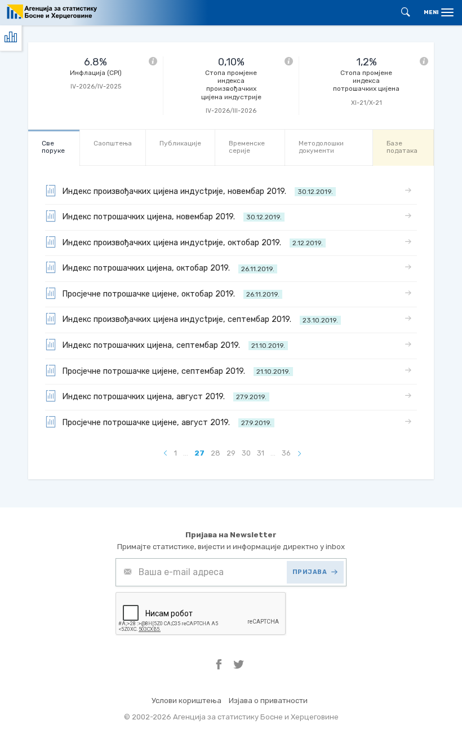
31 (260, 453)
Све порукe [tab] (53, 146)
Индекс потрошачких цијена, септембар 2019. (173, 345)
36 (286, 453)
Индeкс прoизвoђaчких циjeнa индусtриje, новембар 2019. (197, 191)
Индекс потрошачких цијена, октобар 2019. (168, 268)
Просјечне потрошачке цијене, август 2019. (167, 422)
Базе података (402, 146)
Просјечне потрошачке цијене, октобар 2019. (170, 294)
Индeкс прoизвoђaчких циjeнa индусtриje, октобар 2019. (192, 243)
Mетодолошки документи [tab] (321, 146)
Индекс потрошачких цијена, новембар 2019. (172, 217)
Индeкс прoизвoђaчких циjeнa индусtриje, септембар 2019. (200, 319)
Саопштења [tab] (113, 143)
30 (246, 453)
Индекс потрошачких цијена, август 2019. (164, 396)
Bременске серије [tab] (247, 146)
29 (231, 453)
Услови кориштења (186, 700)
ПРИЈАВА (309, 572)
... (185, 453)
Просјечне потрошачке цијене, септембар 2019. (176, 371)
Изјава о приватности (268, 700)
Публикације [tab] (180, 143)
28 (215, 453)
